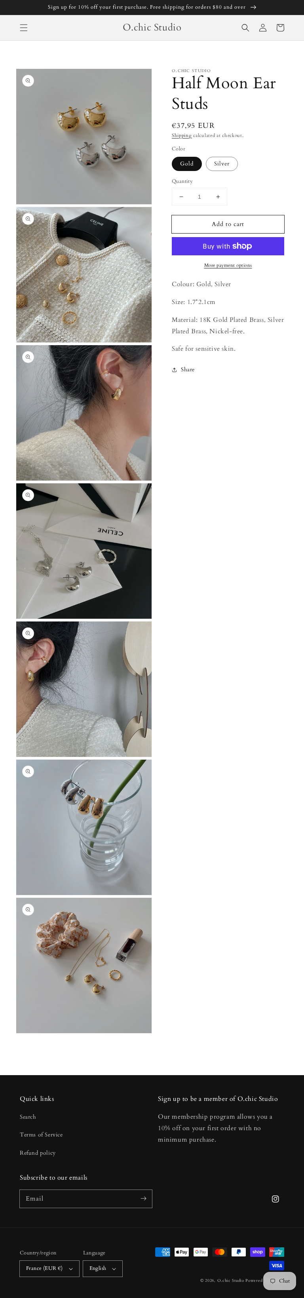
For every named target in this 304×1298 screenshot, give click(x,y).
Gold (187, 163)
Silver (222, 163)
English (97, 1268)
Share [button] (188, 369)
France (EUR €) (44, 1268)
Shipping (182, 135)
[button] (23, 27)
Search (28, 1117)
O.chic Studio (230, 1280)
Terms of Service (41, 1134)
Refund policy (38, 1153)
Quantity (182, 181)
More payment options (228, 265)
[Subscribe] (143, 1198)
